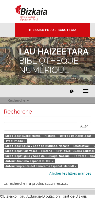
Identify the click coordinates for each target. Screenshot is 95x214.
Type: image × (15, 140)
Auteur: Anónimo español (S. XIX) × (29, 161)
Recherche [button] (17, 100)
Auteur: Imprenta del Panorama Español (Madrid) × (40, 166)
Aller (84, 126)
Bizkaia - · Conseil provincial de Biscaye (36, 11)
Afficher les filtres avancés (70, 173)
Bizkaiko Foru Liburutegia (52, 30)
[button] (71, 91)
